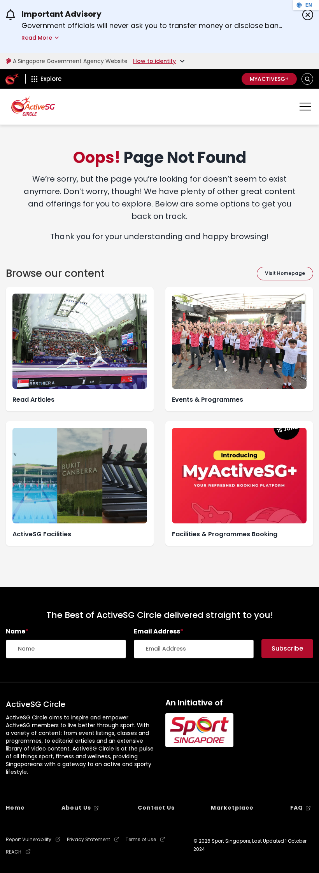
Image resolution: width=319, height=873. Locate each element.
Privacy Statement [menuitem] (88, 839)
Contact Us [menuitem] (156, 808)
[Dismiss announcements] (307, 14)
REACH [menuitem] (13, 852)
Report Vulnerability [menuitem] (28, 839)
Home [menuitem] (15, 808)
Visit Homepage (285, 273)
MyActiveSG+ (269, 79)
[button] (307, 79)
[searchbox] (66, 649)
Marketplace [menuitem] (232, 808)
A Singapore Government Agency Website (70, 61)
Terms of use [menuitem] (141, 839)
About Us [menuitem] (76, 808)
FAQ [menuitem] (296, 808)
